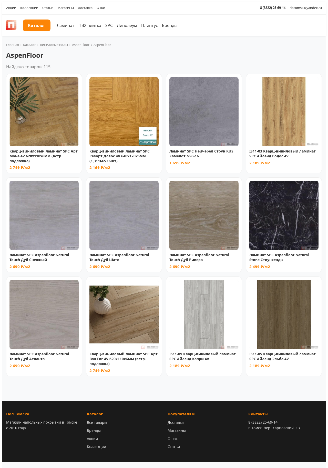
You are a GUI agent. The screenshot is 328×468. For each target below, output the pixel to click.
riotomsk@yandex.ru (306, 7)
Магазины (65, 7)
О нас (101, 7)
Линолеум (127, 25)
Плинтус (149, 25)
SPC (109, 25)
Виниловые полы (54, 44)
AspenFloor (80, 44)
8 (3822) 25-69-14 (272, 7)
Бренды (169, 25)
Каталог (36, 25)
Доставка (85, 7)
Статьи (47, 7)
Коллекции (29, 7)
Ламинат (65, 25)
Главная (12, 44)
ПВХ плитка (89, 25)
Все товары (97, 422)
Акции (11, 7)
